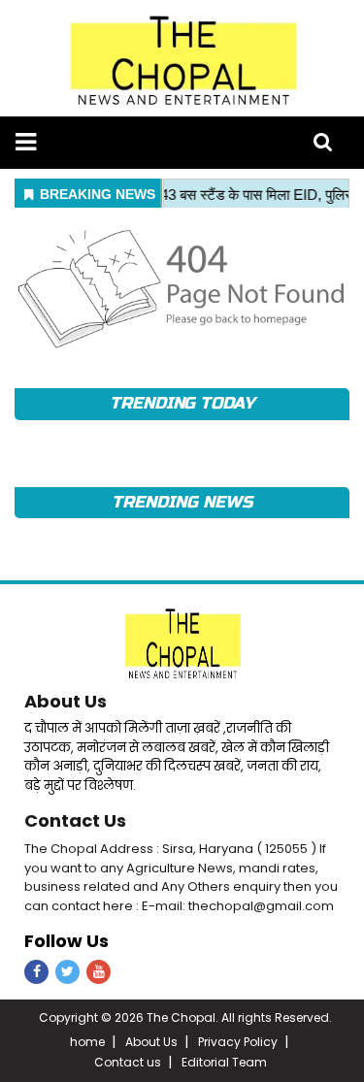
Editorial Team (224, 1062)
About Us (65, 701)
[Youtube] (98, 972)
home (87, 1041)
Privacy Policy (238, 1041)
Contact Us (75, 820)
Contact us (127, 1062)
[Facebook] (36, 972)
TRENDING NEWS (181, 502)
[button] (26, 142)
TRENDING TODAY (182, 403)
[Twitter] (67, 972)
